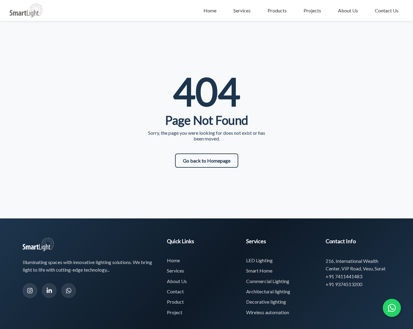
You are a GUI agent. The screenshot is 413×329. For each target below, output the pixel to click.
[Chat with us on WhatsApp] (392, 308)
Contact (175, 291)
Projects (312, 10)
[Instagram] (30, 290)
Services (242, 10)
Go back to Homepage (206, 160)
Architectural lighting (268, 291)
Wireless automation (267, 312)
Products (277, 10)
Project (174, 312)
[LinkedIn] (49, 290)
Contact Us (386, 10)
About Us (348, 10)
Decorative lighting (266, 302)
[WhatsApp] (68, 290)
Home (209, 10)
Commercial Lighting (267, 281)
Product (175, 302)
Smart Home (259, 270)
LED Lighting (259, 260)
